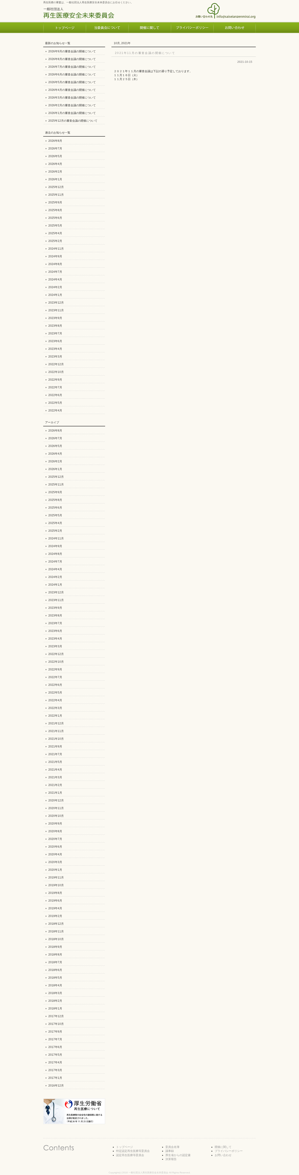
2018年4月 (55, 985)
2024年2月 (55, 287)
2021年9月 (55, 746)
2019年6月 (55, 900)
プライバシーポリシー (229, 1151)
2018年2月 (55, 1000)
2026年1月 (55, 179)
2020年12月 (56, 800)
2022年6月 (55, 395)
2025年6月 (55, 217)
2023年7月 (55, 333)
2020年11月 (56, 808)
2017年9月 (55, 1031)
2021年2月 (55, 785)
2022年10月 (56, 372)
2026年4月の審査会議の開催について (72, 90)
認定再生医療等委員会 (130, 1155)
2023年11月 (56, 310)
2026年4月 (55, 164)
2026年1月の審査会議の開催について (72, 113)
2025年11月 (56, 194)
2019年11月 (56, 877)
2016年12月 (56, 1085)
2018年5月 (55, 977)
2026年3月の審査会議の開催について (72, 97)
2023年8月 (55, 325)
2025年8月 (55, 210)
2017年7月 (55, 1039)
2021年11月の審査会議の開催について (145, 53)
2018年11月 (56, 931)
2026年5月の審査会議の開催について (72, 82)
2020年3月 (55, 862)
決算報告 (171, 1159)
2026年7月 (55, 148)
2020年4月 (55, 854)
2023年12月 (56, 302)
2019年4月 (55, 908)
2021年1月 (55, 792)
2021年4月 (55, 769)
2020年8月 (55, 831)
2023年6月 (55, 341)
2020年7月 (55, 839)
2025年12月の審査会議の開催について (72, 120)
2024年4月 (55, 279)
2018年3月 (55, 993)
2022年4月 (55, 410)
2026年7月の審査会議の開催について (72, 66)
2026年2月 (55, 171)
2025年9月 (55, 202)
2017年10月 (56, 1024)
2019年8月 (55, 893)
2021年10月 (56, 738)
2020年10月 (56, 816)
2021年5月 (55, 762)
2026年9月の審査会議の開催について (72, 51)
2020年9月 (55, 823)
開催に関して (223, 1147)
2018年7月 (55, 962)
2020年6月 (55, 846)
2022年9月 (55, 379)
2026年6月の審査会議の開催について (72, 74)
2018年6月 (55, 970)
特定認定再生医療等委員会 (133, 1151)
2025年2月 (55, 241)
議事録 (169, 1151)
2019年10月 (56, 885)
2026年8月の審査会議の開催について (72, 59)
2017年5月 (55, 1054)
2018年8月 (55, 954)
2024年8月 (55, 264)
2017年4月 (55, 1062)
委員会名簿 (172, 1147)
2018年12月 (56, 923)
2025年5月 (55, 225)
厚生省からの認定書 (178, 1155)
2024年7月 (55, 271)
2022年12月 (56, 364)
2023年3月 (55, 356)
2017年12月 (56, 1016)
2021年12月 (56, 723)
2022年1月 (55, 715)
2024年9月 (55, 256)
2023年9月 (55, 318)
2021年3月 (55, 777)
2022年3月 (55, 708)
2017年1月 (55, 1077)
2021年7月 (55, 754)
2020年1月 (55, 869)
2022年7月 (55, 387)
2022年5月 (55, 402)
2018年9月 (55, 946)
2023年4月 (55, 348)
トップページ (124, 1147)
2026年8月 (55, 140)
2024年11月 (56, 248)
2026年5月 (55, 156)
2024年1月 (55, 295)
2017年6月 (55, 1047)
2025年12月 (56, 187)
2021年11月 (56, 731)
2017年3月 (55, 1070)
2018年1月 (55, 1008)
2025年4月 (55, 233)
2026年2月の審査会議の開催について (72, 105)
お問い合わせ (223, 1155)
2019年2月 (55, 916)
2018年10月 (56, 939)
